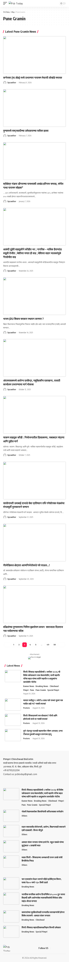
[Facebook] (53, 948)
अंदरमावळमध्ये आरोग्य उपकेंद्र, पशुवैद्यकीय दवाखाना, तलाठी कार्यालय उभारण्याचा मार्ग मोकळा (31, 382)
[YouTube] (61, 948)
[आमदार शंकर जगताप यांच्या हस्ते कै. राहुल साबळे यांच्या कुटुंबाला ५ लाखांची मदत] (11, 846)
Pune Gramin (41, 690)
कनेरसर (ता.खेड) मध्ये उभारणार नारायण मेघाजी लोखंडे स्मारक (32, 77)
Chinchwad (54, 686)
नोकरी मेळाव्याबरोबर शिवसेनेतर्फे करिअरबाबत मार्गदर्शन (42, 811)
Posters (26, 708)
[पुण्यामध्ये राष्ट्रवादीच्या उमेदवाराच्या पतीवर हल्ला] (34, 108)
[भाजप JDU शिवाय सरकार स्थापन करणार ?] (34, 296)
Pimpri (26, 690)
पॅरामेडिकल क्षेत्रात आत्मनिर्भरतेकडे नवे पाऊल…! (26, 565)
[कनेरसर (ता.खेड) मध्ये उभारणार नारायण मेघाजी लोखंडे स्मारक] (34, 55)
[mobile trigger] (6, 3)
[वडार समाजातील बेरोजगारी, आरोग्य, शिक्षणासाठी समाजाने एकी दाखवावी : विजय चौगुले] (11, 831)
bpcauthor (12, 82)
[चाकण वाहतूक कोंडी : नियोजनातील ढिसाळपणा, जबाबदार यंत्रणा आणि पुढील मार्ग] (34, 415)
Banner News (28, 686)
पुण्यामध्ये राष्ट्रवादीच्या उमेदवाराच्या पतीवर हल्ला (25, 130)
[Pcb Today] (16, 3)
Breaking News (42, 686)
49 (48, 645)
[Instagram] (65, 948)
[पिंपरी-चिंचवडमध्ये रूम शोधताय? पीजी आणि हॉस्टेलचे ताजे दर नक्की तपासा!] (13, 720)
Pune (32, 690)
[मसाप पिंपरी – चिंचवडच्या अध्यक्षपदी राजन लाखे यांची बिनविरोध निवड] (11, 862)
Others (24, 816)
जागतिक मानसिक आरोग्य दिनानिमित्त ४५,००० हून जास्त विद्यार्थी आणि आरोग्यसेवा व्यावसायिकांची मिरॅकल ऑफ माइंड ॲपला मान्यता (43, 897)
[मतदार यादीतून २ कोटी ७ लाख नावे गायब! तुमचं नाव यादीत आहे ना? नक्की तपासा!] (13, 705)
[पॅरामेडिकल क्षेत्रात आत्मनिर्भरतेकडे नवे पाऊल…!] (34, 542)
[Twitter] (57, 948)
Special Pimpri (53, 690)
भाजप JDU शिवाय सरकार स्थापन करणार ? (23, 318)
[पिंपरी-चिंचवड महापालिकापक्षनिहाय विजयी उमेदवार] (11, 932)
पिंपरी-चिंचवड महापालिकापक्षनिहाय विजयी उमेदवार (41, 927)
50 (55, 645)
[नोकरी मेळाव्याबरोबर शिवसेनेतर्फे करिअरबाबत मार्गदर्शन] (11, 816)
